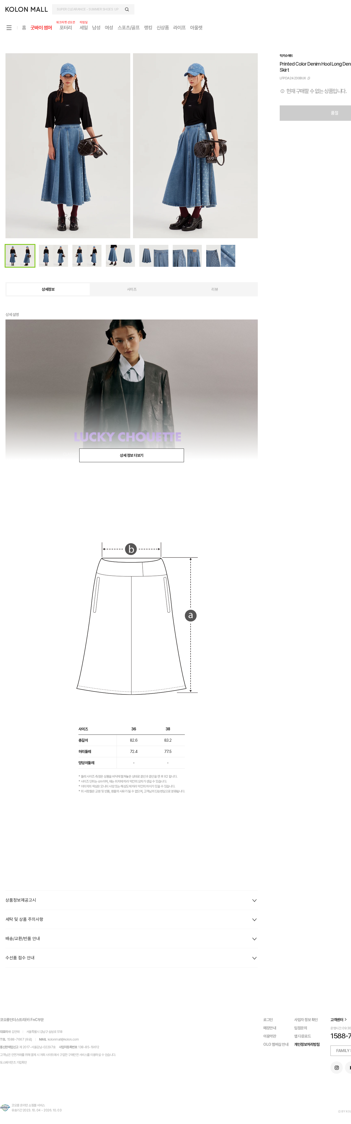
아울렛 (196, 27)
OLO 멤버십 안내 (275, 1044)
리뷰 (214, 289)
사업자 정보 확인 (306, 1020)
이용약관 (269, 1036)
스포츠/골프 (129, 27)
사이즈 (132, 289)
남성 (96, 27)
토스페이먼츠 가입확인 (13, 1062)
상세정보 (48, 289)
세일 (84, 27)
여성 (109, 27)
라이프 (179, 27)
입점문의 (300, 1028)
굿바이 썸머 (41, 27)
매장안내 (269, 1028)
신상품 (163, 27)
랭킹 (148, 27)
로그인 (268, 1020)
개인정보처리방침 (306, 1044)
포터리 (65, 27)
